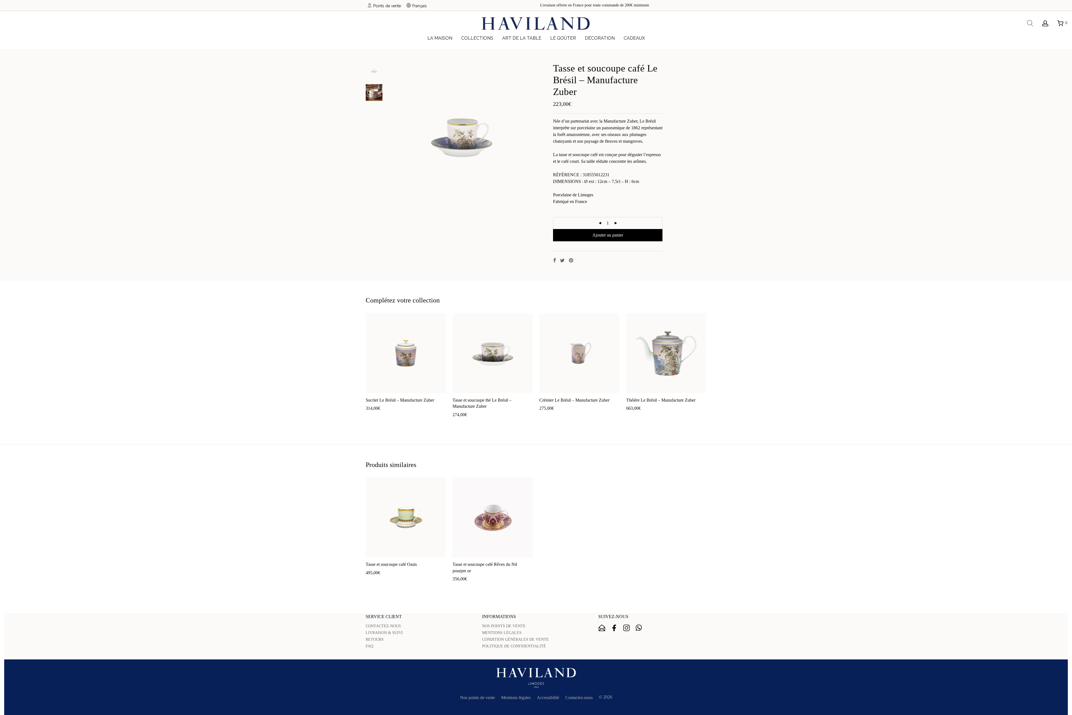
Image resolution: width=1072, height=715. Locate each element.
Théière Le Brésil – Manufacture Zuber (660, 400)
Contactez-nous (579, 697)
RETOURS (375, 639)
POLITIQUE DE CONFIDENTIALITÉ (514, 646)
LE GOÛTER (563, 38)
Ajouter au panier (607, 235)
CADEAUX (634, 38)
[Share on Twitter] (562, 260)
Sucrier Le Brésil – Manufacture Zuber (400, 400)
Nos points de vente (477, 697)
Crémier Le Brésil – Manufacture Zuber (574, 400)
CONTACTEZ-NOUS (383, 626)
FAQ (369, 646)
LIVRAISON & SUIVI (384, 633)
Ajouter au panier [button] (378, 417)
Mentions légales (516, 697)
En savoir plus (409, 417)
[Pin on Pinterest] (571, 260)
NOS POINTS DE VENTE (504, 626)
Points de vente (387, 6)
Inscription (602, 627)
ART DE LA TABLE (521, 38)
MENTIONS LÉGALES (501, 633)
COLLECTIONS (477, 38)
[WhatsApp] (638, 627)
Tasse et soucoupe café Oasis (391, 564)
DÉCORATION (600, 38)
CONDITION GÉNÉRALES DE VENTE (515, 639)
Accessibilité (548, 697)
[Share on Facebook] (554, 260)
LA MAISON (439, 38)
